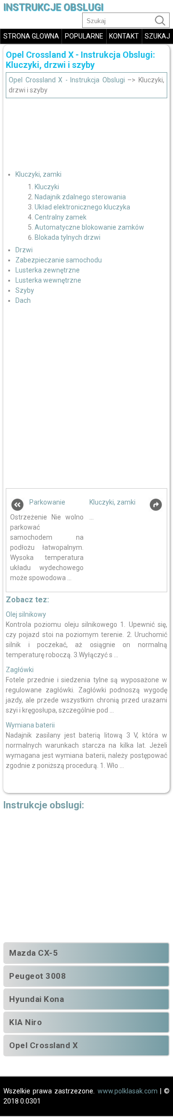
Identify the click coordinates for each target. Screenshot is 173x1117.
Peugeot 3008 (37, 976)
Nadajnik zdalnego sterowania (80, 197)
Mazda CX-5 (33, 953)
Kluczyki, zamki (38, 174)
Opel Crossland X (43, 1045)
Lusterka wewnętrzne (48, 280)
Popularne (84, 36)
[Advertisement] (86, 130)
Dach (23, 300)
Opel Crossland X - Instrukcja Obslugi (67, 80)
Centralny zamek (60, 217)
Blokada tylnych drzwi (67, 237)
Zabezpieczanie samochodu (58, 260)
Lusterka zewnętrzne (47, 270)
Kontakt (124, 36)
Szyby (24, 290)
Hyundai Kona (36, 999)
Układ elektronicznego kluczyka (82, 207)
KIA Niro (25, 1022)
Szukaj (157, 36)
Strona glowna (31, 36)
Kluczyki (47, 187)
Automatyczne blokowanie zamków (89, 227)
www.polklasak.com (128, 1091)
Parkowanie (47, 502)
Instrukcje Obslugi (53, 7)
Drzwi (24, 250)
